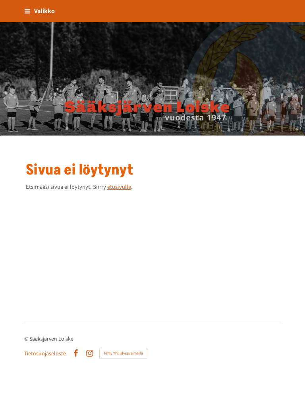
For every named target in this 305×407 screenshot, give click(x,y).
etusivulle (119, 186)
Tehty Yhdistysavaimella (123, 353)
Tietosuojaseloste (45, 353)
